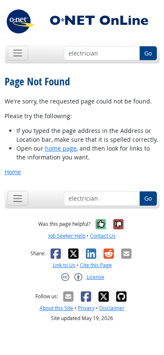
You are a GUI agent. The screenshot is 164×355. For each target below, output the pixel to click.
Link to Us (64, 265)
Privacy (86, 308)
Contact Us (103, 235)
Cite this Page (96, 265)
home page (61, 148)
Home (13, 172)
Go (148, 53)
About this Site (56, 308)
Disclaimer (111, 308)
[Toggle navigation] (18, 53)
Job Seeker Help (66, 235)
